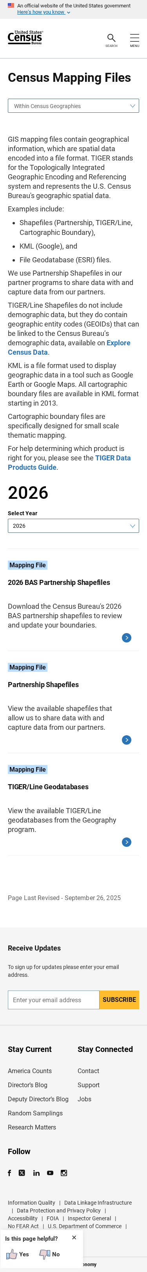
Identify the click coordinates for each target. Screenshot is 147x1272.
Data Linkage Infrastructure (98, 1203)
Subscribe (119, 999)
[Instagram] (64, 1173)
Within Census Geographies (47, 106)
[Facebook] (12, 1173)
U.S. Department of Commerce (85, 1226)
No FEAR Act (23, 1226)
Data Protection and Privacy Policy (59, 1210)
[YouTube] (50, 1173)
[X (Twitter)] (22, 1173)
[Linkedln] (36, 1173)
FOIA (53, 1218)
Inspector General (89, 1218)
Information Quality (31, 1203)
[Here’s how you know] (73, 9)
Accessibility (23, 1218)
